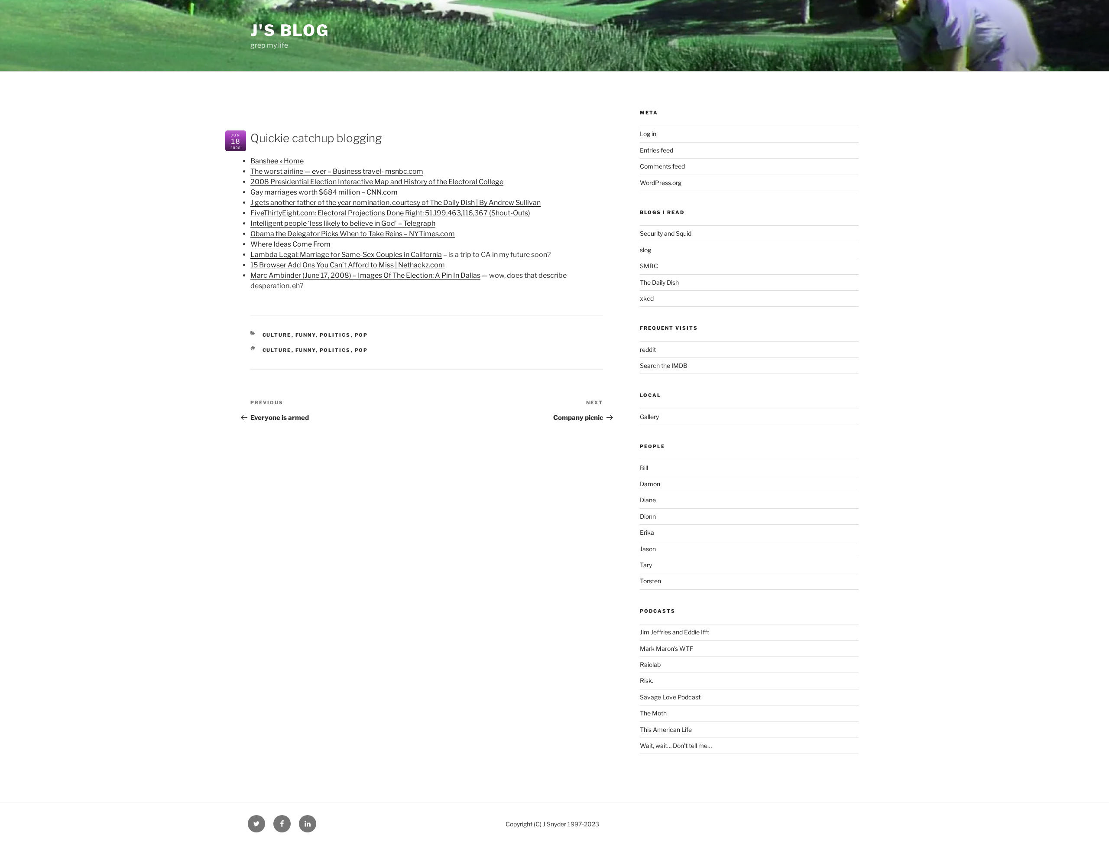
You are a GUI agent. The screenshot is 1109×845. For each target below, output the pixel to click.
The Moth (653, 713)
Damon (650, 484)
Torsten (650, 581)
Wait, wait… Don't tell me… (676, 745)
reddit (648, 349)
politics (335, 335)
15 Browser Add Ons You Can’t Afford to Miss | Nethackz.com (347, 265)
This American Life (666, 729)
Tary (646, 565)
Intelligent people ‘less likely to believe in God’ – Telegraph (342, 223)
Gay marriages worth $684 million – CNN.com (324, 192)
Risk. (646, 680)
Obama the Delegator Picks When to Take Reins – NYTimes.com (352, 234)
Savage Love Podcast (670, 697)
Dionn (648, 516)
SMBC (649, 266)
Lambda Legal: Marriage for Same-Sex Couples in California (346, 254)
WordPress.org (660, 182)
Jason (648, 548)
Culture (277, 335)
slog (645, 250)
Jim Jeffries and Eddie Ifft (674, 632)
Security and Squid (665, 233)
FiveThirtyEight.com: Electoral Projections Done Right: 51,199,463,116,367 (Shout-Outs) (390, 213)
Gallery (649, 416)
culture (277, 350)
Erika (647, 532)
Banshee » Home (277, 161)
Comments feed (662, 166)
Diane (648, 500)
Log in (648, 133)
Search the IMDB (663, 365)
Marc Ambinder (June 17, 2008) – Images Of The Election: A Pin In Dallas (365, 275)
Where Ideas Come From (290, 244)
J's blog (289, 30)
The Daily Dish (659, 282)
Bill (644, 467)
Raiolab (650, 664)
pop (361, 335)
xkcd (647, 298)
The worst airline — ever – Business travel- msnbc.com (336, 171)
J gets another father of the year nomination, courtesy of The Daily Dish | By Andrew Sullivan (395, 202)
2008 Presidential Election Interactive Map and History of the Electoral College (376, 182)
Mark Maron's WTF (666, 648)
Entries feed (656, 150)
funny (305, 335)
